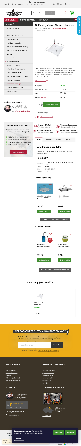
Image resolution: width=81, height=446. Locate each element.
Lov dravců (9, 24)
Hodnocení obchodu (48, 370)
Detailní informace (40, 81)
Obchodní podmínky (12, 373)
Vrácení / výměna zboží (13, 378)
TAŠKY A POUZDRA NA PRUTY (15, 35)
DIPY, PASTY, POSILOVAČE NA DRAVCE (17, 76)
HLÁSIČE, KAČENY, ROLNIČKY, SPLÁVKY (17, 47)
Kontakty (45, 383)
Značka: (40, 30)
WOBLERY (9, 54)
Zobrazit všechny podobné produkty (55, 219)
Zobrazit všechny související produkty (55, 270)
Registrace (70, 4)
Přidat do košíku (52, 104)
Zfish (46, 171)
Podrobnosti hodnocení (59, 28)
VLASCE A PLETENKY (12, 39)
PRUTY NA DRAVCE (12, 32)
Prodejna (7, 4)
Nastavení (19, 438)
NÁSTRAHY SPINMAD (13, 61)
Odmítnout (58, 432)
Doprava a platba (17, 4)
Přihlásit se (57, 345)
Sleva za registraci (48, 375)
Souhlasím (70, 432)
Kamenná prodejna (48, 378)
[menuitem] (11, 20)
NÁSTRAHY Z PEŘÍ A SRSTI (14, 65)
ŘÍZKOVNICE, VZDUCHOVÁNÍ (15, 87)
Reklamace (9, 375)
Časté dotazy (46, 380)
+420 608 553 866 (20, 106)
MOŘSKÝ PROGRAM (12, 91)
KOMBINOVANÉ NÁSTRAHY (14, 73)
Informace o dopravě (46, 117)
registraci (43, 97)
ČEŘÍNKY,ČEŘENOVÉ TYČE (53, 162)
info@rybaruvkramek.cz (22, 111)
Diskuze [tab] (58, 139)
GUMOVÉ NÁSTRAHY (12, 58)
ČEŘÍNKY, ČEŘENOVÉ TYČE (14, 84)
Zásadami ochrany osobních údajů (48, 351)
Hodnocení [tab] (48, 139)
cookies (40, 433)
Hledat (49, 13)
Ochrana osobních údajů (13, 380)
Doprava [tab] (67, 139)
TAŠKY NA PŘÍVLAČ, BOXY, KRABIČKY (17, 50)
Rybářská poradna (48, 373)
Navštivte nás (46, 416)
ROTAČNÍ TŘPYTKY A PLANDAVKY (16, 69)
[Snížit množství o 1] (42, 105)
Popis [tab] (39, 139)
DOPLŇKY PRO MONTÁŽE (14, 43)
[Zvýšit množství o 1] (42, 103)
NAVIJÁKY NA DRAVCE (13, 28)
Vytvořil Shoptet (71, 444)
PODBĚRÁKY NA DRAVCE (14, 80)
